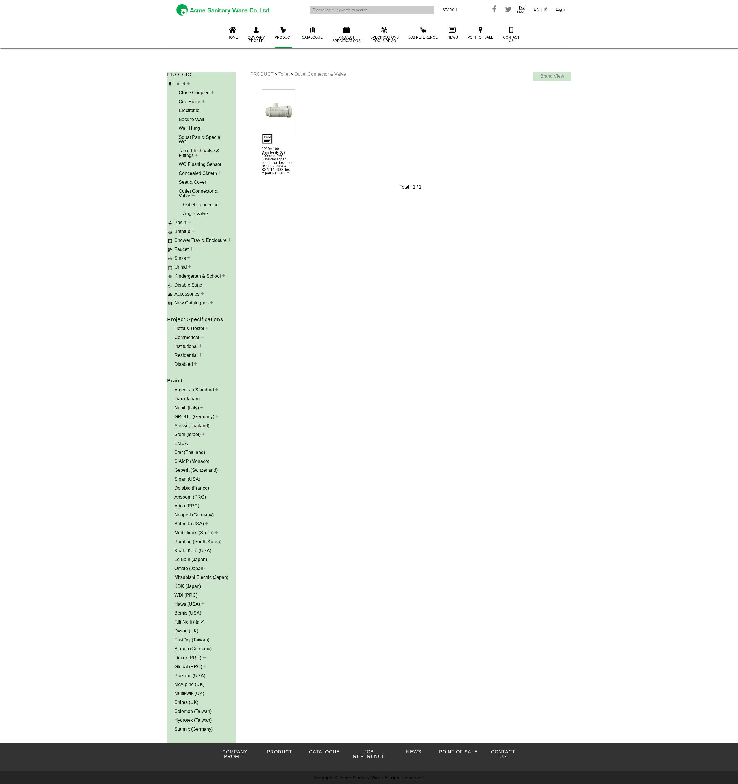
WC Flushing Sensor (200, 164)
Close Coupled (195, 92)
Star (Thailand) (189, 452)
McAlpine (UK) (189, 684)
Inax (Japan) (187, 398)
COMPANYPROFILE (256, 39)
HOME (232, 37)
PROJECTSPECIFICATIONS (346, 39)
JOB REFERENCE (423, 37)
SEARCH (450, 10)
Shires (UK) (186, 702)
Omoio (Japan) (189, 568)
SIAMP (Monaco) (191, 461)
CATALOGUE (312, 37)
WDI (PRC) (185, 595)
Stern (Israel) (188, 434)
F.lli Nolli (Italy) (189, 622)
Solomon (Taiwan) (193, 711)
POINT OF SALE (480, 37)
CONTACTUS (511, 39)
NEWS (452, 37)
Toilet (284, 74)
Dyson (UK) (186, 630)
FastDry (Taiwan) (191, 639)
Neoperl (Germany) (194, 514)
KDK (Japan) (187, 586)
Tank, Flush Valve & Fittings (199, 153)
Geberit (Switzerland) (196, 470)
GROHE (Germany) (194, 416)
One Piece (190, 101)
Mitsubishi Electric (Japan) (201, 577)
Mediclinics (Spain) (194, 532)
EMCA (181, 443)
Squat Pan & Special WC (200, 139)
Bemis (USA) (187, 613)
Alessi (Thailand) (191, 425)
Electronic (189, 110)
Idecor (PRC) (188, 657)
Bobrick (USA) (189, 523)
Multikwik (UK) (189, 693)
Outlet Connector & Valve (198, 193)
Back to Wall (191, 119)
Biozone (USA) (189, 675)
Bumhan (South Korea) (197, 541)
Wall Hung (189, 128)
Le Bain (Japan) (190, 559)
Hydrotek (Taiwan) (193, 720)
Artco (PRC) (186, 505)
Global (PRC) (188, 666)
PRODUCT (283, 37)
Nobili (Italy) (187, 407)
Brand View (552, 76)
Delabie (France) (191, 488)
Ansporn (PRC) (190, 497)
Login (560, 9)
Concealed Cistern (198, 173)
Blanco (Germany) (193, 648)
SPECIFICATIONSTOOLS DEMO (384, 39)
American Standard (194, 389)
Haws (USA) (187, 604)
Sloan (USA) (187, 479)
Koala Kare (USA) (192, 550)
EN (536, 9)
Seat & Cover (192, 182)
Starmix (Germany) (193, 729)
